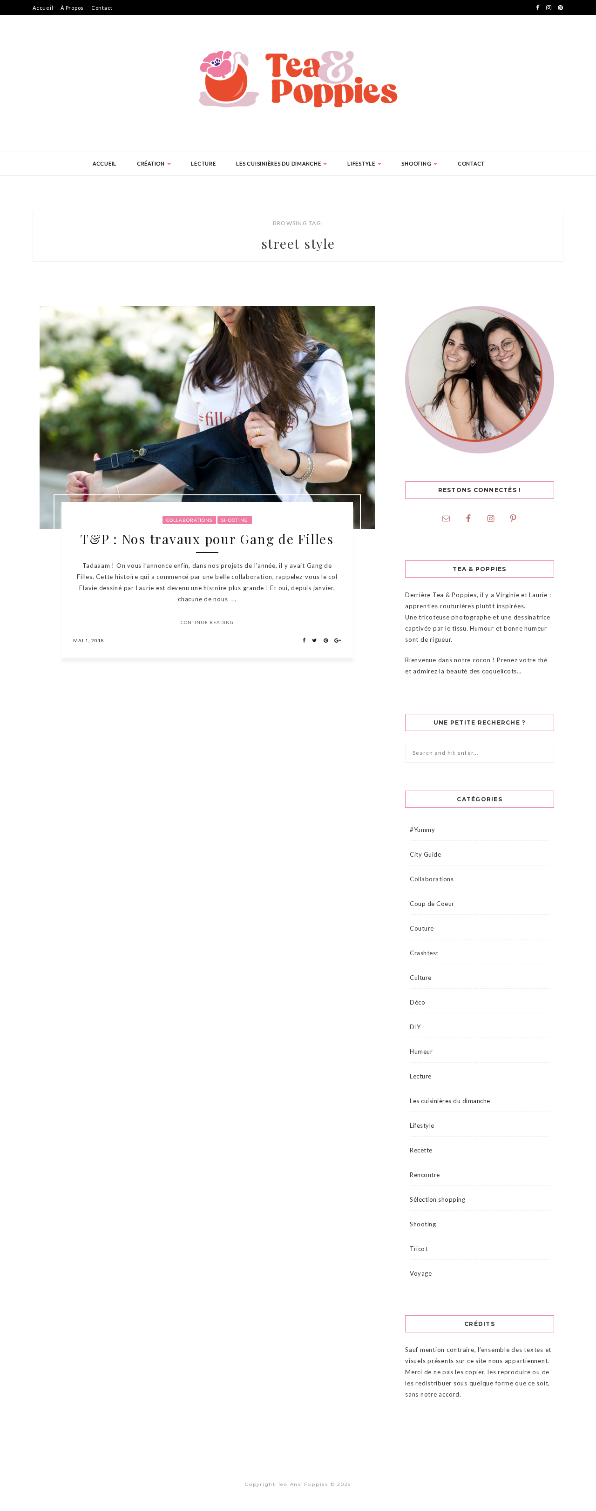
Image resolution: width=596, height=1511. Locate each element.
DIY (415, 1027)
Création (151, 163)
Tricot (418, 1248)
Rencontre (425, 1174)
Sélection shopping (437, 1199)
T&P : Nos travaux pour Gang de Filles (207, 538)
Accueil (43, 8)
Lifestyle (362, 163)
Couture (422, 928)
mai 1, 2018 (88, 640)
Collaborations (189, 520)
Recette (421, 1150)
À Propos (72, 8)
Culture (421, 977)
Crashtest (424, 953)
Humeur (421, 1051)
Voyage (421, 1273)
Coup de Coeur (432, 903)
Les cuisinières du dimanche (279, 163)
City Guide (425, 854)
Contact (102, 8)
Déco (417, 1002)
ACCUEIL (104, 163)
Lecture (203, 163)
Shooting (417, 163)
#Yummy (422, 829)
